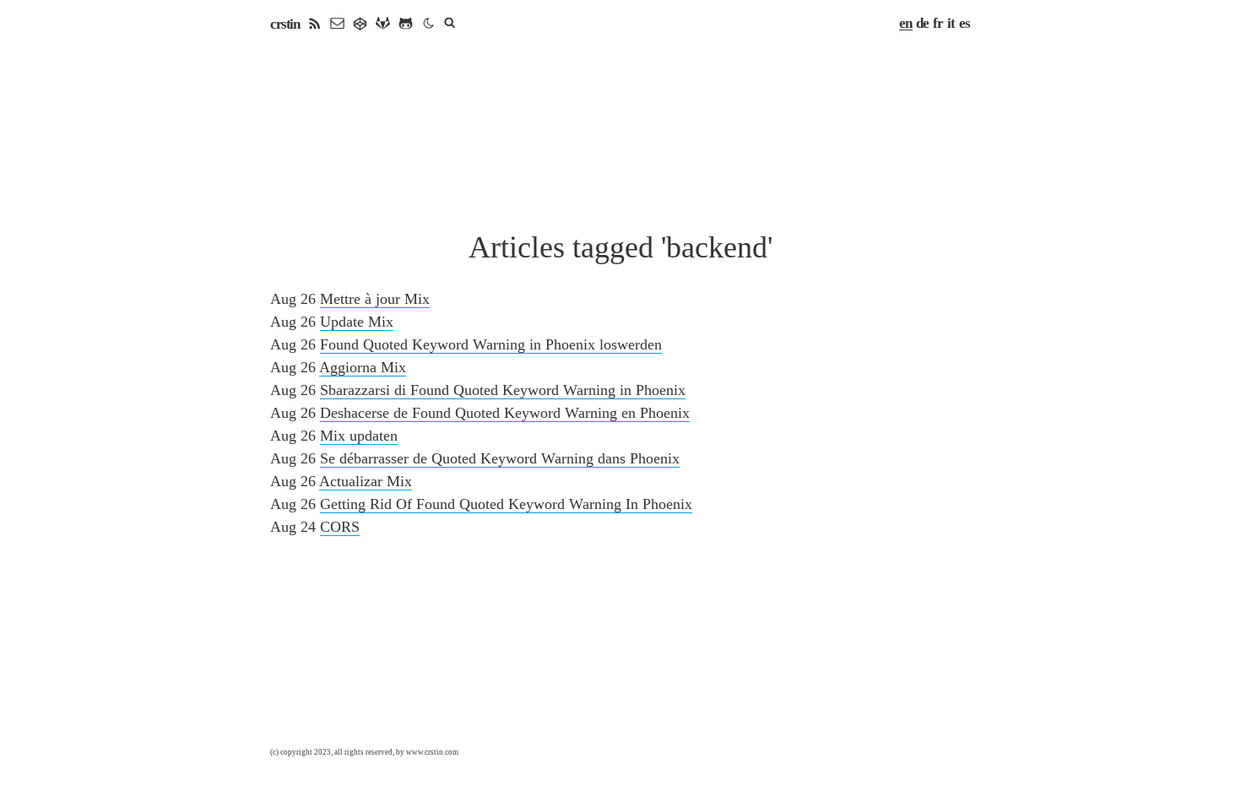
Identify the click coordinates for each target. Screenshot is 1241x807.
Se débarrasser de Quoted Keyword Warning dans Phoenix (500, 458)
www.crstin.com (432, 752)
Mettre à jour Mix (375, 298)
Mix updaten (359, 435)
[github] (405, 24)
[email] (337, 24)
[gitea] (360, 24)
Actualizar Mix (365, 481)
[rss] (314, 24)
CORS (340, 526)
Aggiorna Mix (362, 367)
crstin (284, 24)
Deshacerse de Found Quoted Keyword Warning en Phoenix (505, 412)
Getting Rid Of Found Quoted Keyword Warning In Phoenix (506, 504)
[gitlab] (382, 24)
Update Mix (356, 321)
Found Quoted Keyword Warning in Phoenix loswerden (491, 344)
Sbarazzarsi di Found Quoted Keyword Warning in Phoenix (503, 390)
